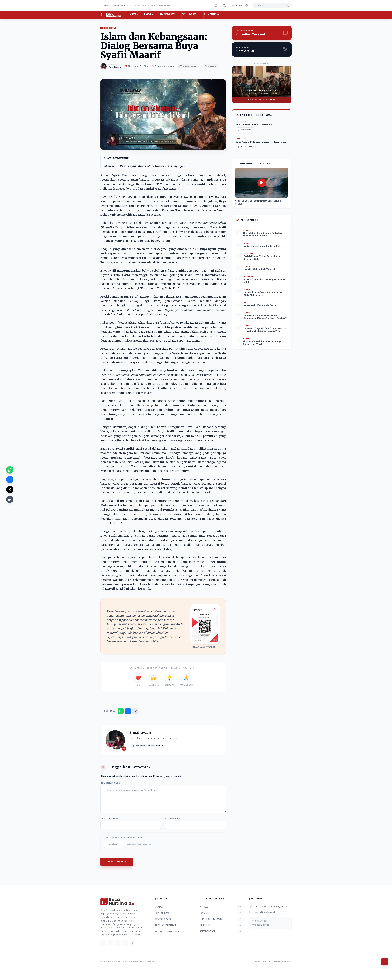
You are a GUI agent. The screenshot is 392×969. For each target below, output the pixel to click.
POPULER (149, 14)
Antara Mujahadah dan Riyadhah (262, 246)
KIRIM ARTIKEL (211, 14)
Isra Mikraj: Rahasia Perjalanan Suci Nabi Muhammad (264, 294)
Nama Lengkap (109, 818)
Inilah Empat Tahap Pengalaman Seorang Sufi (262, 257)
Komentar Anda (110, 783)
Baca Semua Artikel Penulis (149, 746)
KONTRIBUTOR (189, 14)
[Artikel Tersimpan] (216, 5)
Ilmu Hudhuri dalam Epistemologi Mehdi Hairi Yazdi (262, 343)
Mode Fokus (190, 66)
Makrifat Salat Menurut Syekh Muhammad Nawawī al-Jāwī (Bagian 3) (265, 317)
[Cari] (224, 5)
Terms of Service (283, 962)
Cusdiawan (114, 67)
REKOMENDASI (167, 14)
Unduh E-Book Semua (256, 115)
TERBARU (133, 14)
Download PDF (247, 129)
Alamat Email (173, 818)
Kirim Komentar (117, 862)
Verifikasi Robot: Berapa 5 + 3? (123, 837)
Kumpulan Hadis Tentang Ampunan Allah (264, 281)
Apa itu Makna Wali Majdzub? (260, 269)
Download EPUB (247, 147)
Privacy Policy (262, 962)
